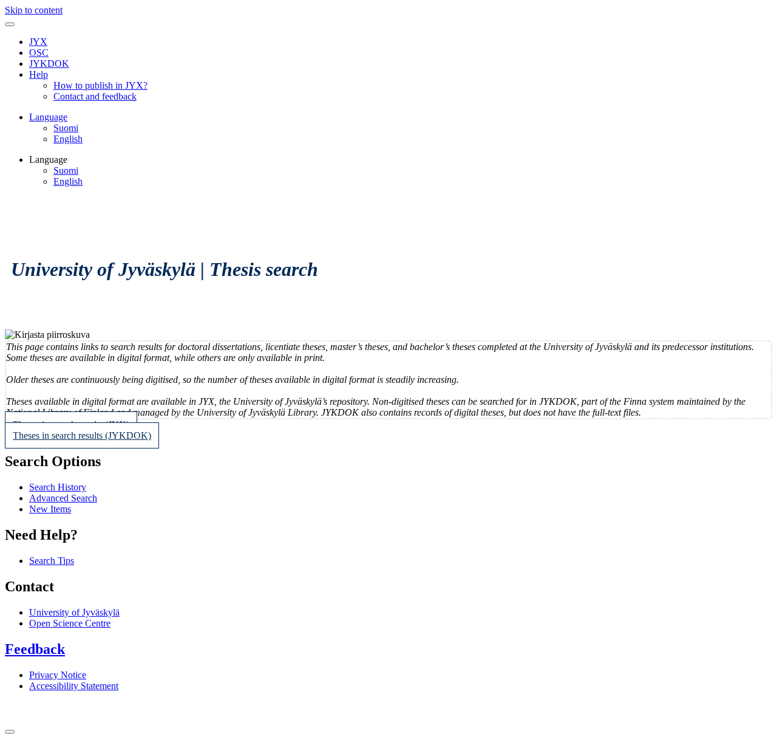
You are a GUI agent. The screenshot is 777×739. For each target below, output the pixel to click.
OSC (39, 52)
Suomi (65, 128)
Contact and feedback (95, 96)
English (68, 139)
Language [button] (48, 117)
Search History (57, 487)
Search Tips (51, 560)
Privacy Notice (57, 675)
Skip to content (34, 10)
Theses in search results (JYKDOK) (82, 435)
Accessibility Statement (73, 686)
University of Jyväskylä (74, 612)
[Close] (10, 732)
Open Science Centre (69, 623)
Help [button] (38, 74)
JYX (38, 41)
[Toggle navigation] (10, 24)
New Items (50, 509)
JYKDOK (49, 63)
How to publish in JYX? (100, 85)
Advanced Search (63, 498)
